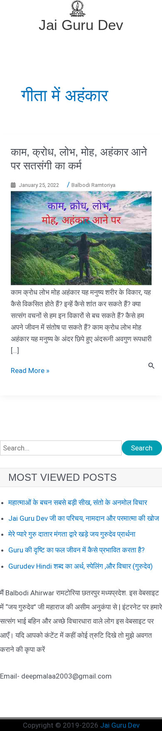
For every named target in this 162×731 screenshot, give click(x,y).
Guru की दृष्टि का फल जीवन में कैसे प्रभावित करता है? (76, 550)
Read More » (30, 370)
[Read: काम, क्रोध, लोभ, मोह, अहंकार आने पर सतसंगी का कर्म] (81, 237)
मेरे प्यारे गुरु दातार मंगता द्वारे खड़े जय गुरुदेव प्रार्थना (71, 534)
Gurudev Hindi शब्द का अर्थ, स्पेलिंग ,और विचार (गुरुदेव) (80, 566)
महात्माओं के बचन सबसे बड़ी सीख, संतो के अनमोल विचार (77, 502)
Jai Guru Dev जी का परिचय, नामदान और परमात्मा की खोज (83, 518)
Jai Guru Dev (81, 25)
